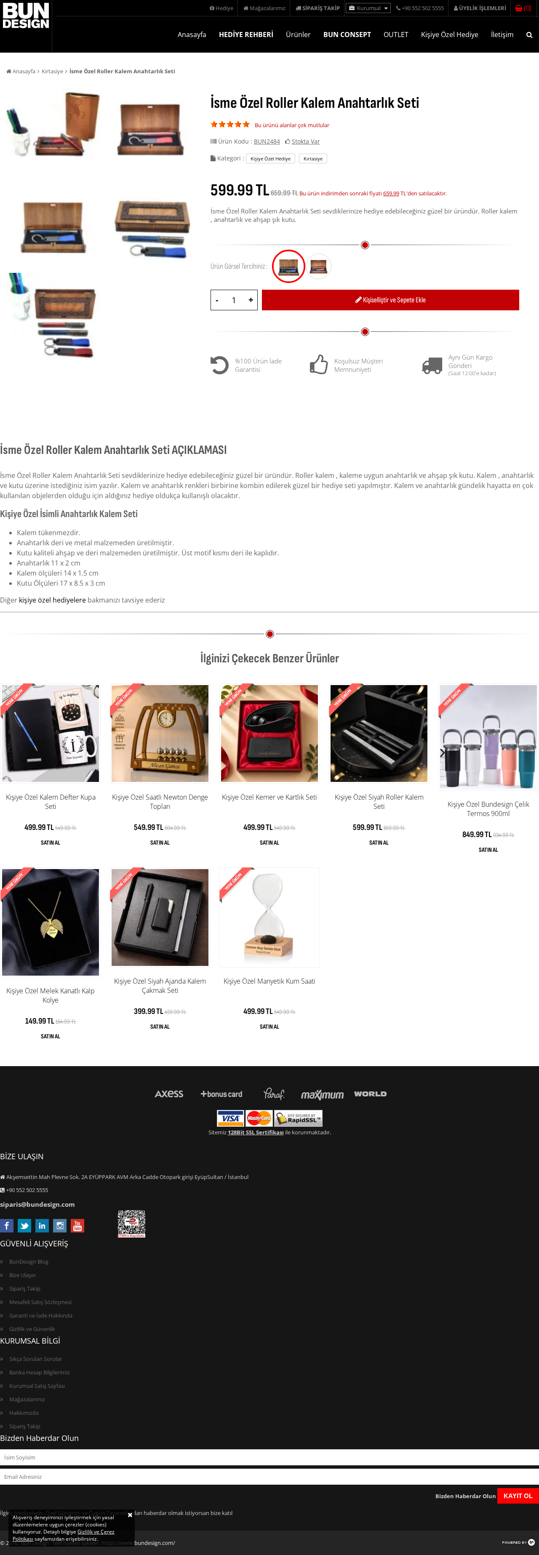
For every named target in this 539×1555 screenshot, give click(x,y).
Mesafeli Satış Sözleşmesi (40, 1302)
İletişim (502, 34)
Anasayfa (192, 34)
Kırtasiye (52, 71)
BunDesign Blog (28, 1261)
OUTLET (396, 34)
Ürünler (298, 34)
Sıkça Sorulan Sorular (35, 1359)
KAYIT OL (518, 1495)
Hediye (223, 8)
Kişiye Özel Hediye (449, 34)
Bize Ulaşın (22, 1275)
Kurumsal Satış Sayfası (37, 1386)
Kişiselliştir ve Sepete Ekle (394, 300)
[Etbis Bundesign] (131, 1235)
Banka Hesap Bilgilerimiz (39, 1372)
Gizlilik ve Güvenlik (32, 1329)
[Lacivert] (289, 266)
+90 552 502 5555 (422, 8)
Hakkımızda (24, 1412)
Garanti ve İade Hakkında (40, 1315)
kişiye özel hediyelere (52, 600)
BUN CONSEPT (347, 34)
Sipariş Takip (24, 1288)
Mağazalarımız (267, 8)
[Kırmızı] (318, 266)
